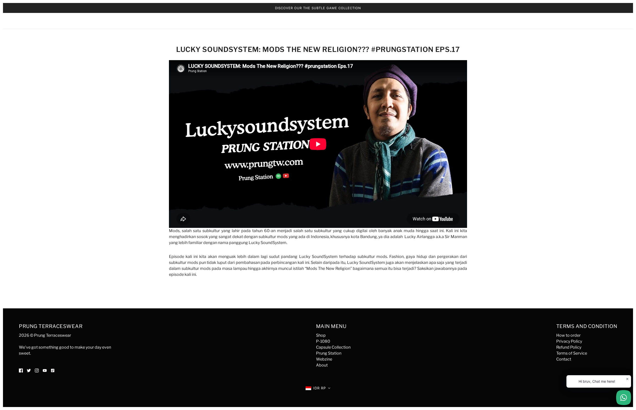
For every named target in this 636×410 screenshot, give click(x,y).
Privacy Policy (569, 341)
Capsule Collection (333, 347)
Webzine (324, 359)
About (322, 365)
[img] (21, 370)
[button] (318, 388)
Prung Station (328, 353)
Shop (321, 335)
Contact (563, 359)
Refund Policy (568, 347)
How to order (568, 335)
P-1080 (323, 341)
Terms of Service (571, 353)
